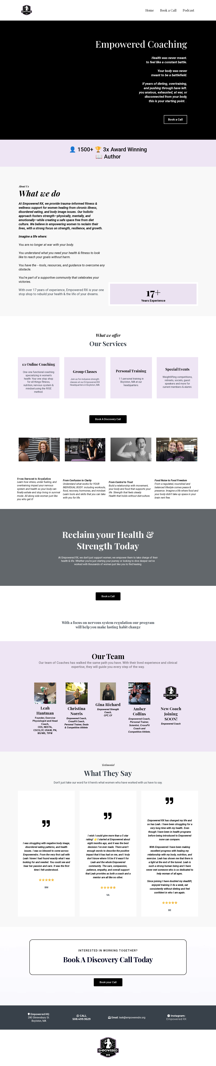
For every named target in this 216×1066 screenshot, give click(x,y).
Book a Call (168, 10)
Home (149, 10)
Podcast (188, 10)
